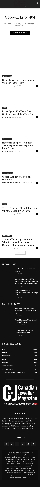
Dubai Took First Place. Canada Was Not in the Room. (18, 81)
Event (4, 204)
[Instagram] (12, 444)
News (4, 107)
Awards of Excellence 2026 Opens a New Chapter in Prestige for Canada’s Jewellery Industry (26, 281)
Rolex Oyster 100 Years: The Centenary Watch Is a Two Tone (18, 113)
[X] (28, 444)
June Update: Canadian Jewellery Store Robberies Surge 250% (26, 293)
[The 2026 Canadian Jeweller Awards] (7, 271)
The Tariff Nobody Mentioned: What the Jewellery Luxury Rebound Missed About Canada (18, 242)
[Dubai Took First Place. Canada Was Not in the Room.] (20, 68)
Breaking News (7, 235)
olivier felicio (6, 86)
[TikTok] (23, 444)
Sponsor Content (8, 173)
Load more (19, 253)
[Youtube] (33, 444)
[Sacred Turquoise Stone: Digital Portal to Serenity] (7, 322)
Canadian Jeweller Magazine (11, 182)
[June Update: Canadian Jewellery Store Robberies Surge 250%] (7, 293)
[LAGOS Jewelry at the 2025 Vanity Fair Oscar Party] (7, 333)
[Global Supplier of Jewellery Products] (20, 165)
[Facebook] (6, 444)
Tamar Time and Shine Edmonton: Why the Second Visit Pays (19, 209)
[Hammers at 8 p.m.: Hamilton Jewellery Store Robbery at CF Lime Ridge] (20, 131)
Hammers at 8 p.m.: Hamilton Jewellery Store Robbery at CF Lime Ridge (17, 145)
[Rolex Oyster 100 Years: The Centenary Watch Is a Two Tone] (20, 100)
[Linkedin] (17, 444)
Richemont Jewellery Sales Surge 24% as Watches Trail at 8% (25, 311)
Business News (7, 76)
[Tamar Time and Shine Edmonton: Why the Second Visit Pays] (20, 196)
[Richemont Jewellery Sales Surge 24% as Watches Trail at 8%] (7, 311)
